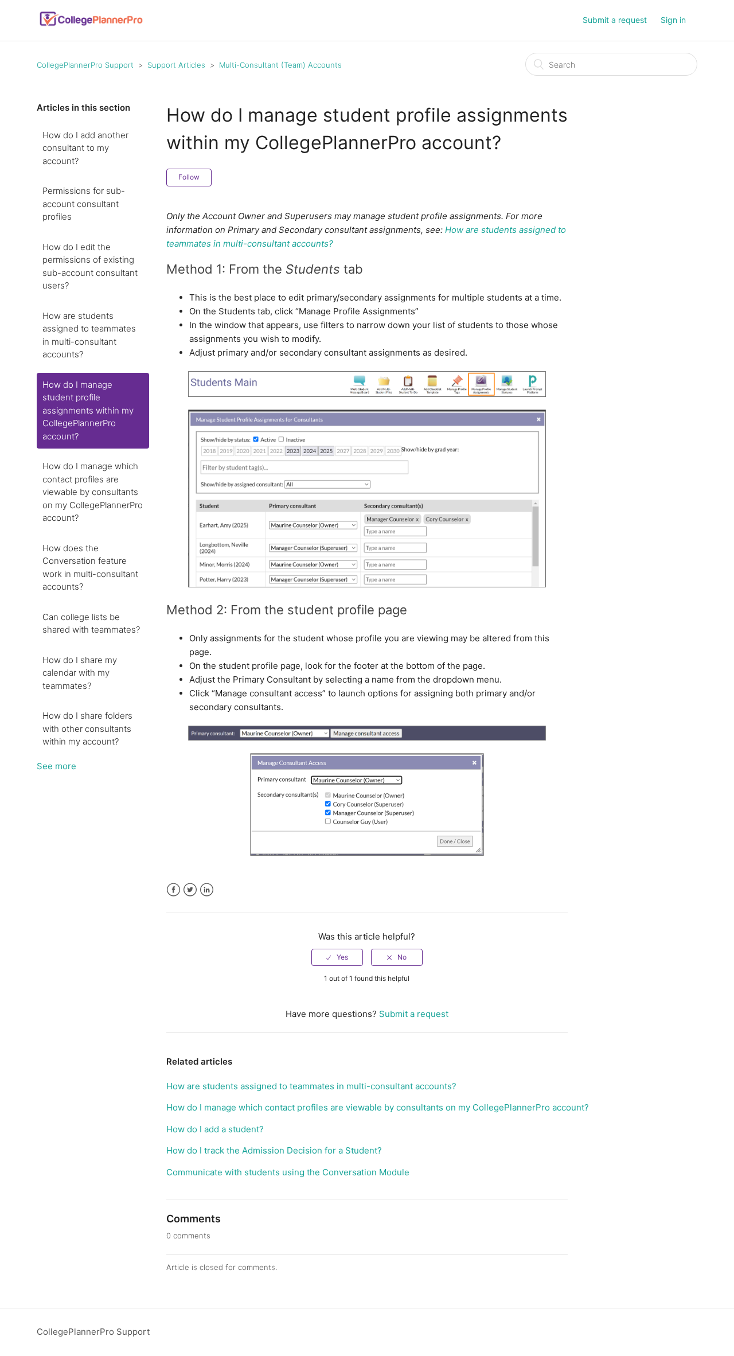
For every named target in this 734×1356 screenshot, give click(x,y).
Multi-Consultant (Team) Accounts (280, 64)
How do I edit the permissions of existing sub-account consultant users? (90, 266)
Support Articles (176, 64)
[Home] (91, 26)
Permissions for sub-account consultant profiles (83, 203)
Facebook (173, 890)
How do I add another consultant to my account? (85, 148)
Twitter (190, 890)
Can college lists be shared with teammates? (91, 623)
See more (56, 766)
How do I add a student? (215, 1129)
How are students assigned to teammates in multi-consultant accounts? (89, 335)
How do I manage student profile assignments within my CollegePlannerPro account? (88, 410)
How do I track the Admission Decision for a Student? (274, 1150)
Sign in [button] (673, 20)
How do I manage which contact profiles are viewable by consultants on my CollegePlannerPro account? (92, 492)
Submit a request (615, 20)
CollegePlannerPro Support (85, 64)
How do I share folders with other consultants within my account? (87, 728)
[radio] (337, 957)
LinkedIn (207, 890)
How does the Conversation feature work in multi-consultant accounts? (90, 568)
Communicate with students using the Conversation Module (287, 1172)
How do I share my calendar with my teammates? (79, 672)
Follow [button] (189, 177)
